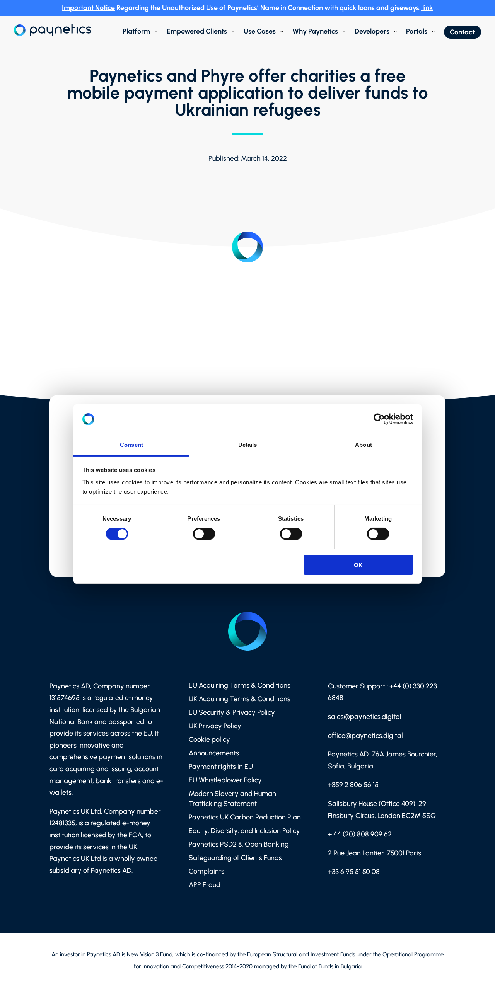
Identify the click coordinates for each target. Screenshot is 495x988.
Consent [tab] (131, 444)
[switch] (204, 534)
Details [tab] (247, 444)
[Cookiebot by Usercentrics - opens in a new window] (379, 419)
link (427, 7)
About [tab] (363, 444)
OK (358, 565)
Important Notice (88, 7)
